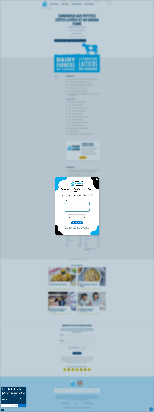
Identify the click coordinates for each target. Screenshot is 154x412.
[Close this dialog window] (96, 179)
